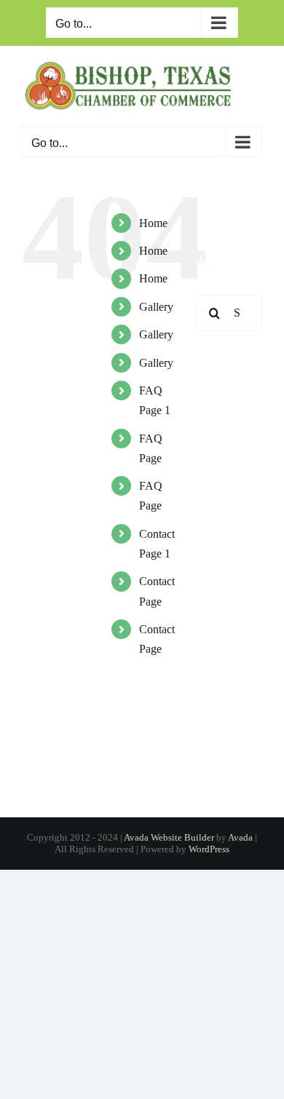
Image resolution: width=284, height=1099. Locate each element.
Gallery (156, 307)
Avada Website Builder (169, 837)
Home (153, 223)
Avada (240, 837)
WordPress (209, 849)
